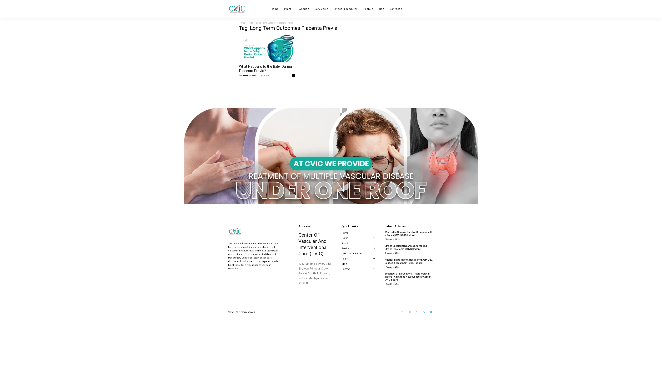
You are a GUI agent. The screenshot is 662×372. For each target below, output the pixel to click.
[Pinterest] (416, 312)
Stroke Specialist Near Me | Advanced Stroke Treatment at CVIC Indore (406, 247)
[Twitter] (424, 312)
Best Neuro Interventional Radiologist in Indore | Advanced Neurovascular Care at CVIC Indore (408, 276)
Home (242, 22)
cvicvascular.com (247, 75)
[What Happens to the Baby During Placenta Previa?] (267, 48)
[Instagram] (409, 312)
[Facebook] (402, 312)
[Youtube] (431, 312)
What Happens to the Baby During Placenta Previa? (265, 68)
